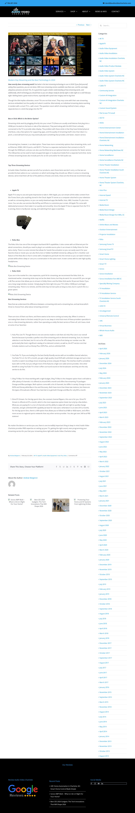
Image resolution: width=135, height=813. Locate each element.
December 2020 (105, 506)
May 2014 (103, 727)
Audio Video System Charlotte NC (112, 76)
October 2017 (105, 653)
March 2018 (104, 633)
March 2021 (104, 496)
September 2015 (106, 697)
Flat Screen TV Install (107, 113)
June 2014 (103, 722)
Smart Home (104, 254)
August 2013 (104, 756)
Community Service (107, 91)
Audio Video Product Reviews (110, 66)
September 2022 (106, 437)
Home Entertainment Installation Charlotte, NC (112, 139)
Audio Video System (107, 71)
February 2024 (105, 378)
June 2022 (103, 447)
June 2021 (103, 486)
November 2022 (105, 432)
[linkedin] (102, 783)
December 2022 (105, 427)
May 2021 (103, 491)
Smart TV (103, 264)
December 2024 (105, 363)
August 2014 (104, 712)
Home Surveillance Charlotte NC (111, 160)
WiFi (101, 335)
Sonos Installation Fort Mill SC (111, 279)
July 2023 (103, 403)
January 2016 (104, 687)
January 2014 (104, 736)
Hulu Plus (60, 455)
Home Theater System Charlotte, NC (112, 184)
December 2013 (105, 741)
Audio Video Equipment (50, 455)
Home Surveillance (106, 155)
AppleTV (40, 455)
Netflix (102, 220)
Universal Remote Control (109, 316)
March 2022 (104, 461)
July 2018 (103, 619)
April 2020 (103, 545)
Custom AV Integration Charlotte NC (112, 101)
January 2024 (104, 383)
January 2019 (104, 594)
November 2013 (105, 746)
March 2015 (104, 702)
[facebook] (91, 783)
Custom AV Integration (108, 95)
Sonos (102, 269)
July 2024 (103, 368)
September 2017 (106, 658)
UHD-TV (102, 306)
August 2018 (104, 614)
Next (88, 25)
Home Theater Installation (109, 165)
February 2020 (105, 555)
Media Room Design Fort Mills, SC (112, 215)
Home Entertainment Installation (112, 133)
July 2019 (103, 584)
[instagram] (95, 783)
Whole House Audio (107, 330)
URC (101, 321)
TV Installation (105, 288)
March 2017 (104, 682)
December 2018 (105, 599)
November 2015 (105, 692)
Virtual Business (105, 326)
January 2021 (104, 501)
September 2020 (106, 520)
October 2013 (105, 751)
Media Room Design (107, 210)
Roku (65, 455)
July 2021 (103, 481)
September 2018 (106, 609)
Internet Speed (105, 195)
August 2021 (104, 476)
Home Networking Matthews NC (111, 150)
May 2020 (103, 540)
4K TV (35, 455)
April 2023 (103, 412)
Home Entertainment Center (110, 128)
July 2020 (103, 530)
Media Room (104, 205)
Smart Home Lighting (107, 259)
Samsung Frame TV (107, 244)
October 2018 (105, 604)
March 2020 (104, 550)
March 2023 (104, 417)
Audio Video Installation (108, 53)
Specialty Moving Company (109, 283)
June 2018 (103, 623)
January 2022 (104, 466)
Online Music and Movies (109, 225)
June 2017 (103, 673)
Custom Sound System (108, 108)
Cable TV (103, 86)
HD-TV (102, 118)
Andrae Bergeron (15, 455)
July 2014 (103, 717)
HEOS (102, 123)
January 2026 (104, 358)
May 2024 (103, 373)
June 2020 (103, 535)
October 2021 (105, 471)
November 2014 (105, 707)
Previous (81, 25)
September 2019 (106, 579)
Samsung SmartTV (106, 249)
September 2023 (106, 398)
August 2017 (104, 663)
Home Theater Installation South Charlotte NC (112, 171)
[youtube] (98, 783)
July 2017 (103, 668)
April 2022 (103, 457)
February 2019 (105, 589)
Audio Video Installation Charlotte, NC (112, 59)
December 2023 (105, 388)
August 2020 (104, 525)
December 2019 (105, 564)
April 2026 (103, 348)
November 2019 (105, 569)
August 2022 (104, 442)
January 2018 (104, 638)
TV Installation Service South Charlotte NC (110, 299)
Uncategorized (105, 311)
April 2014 (103, 731)
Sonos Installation (106, 274)
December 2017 (105, 643)
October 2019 (105, 574)
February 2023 (105, 422)
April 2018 (103, 628)
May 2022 (103, 452)
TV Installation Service (108, 293)
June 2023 (103, 407)
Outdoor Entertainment (108, 230)
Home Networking (106, 145)
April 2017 (103, 677)
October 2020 (105, 515)
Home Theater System (108, 178)
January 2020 (104, 560)
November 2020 (105, 511)
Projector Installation (107, 234)
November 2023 (105, 393)
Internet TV (104, 200)
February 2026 (105, 353)
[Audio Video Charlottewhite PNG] (20, 8)
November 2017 (105, 648)
